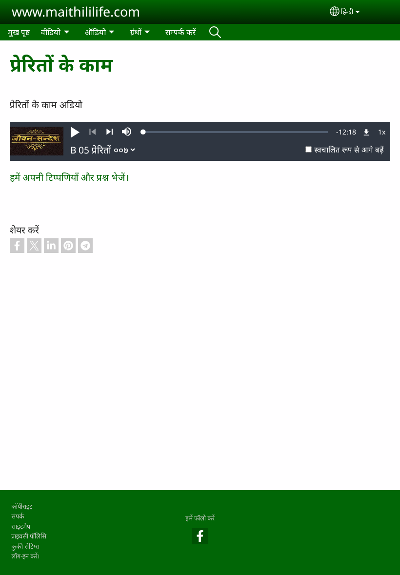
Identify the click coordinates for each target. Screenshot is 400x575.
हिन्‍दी (347, 11)
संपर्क (17, 516)
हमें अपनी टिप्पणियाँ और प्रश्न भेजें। (69, 177)
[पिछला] (92, 132)
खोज (215, 32)
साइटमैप (20, 526)
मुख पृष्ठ (19, 32)
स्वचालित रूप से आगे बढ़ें (349, 150)
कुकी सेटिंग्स (25, 546)
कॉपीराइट (21, 506)
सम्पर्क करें (180, 32)
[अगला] (109, 132)
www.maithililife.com (76, 11)
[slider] (235, 132)
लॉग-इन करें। (25, 556)
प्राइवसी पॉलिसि (28, 536)
